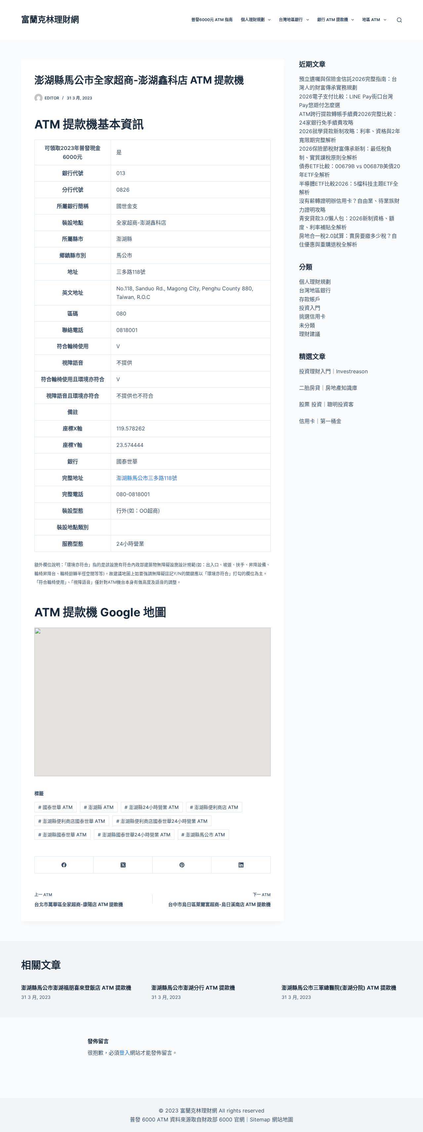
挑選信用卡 (312, 316)
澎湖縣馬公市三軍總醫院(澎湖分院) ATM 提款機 (339, 987)
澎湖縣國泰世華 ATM (62, 834)
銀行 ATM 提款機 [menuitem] (332, 19)
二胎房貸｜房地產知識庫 (328, 387)
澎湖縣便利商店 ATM (214, 807)
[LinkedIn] (241, 865)
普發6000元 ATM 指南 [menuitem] (212, 19)
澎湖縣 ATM (99, 807)
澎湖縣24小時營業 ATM (152, 807)
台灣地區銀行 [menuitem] (291, 19)
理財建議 (309, 334)
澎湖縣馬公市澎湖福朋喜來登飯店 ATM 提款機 (76, 987)
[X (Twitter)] (123, 865)
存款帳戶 (309, 299)
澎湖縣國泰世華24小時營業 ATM (134, 834)
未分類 (307, 325)
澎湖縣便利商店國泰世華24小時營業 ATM (162, 821)
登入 (124, 1052)
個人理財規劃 (315, 281)
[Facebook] (64, 865)
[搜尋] (399, 20)
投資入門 (309, 308)
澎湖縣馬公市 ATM (203, 834)
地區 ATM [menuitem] (371, 19)
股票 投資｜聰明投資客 (326, 404)
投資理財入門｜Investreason (333, 371)
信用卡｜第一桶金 (320, 421)
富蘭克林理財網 (50, 19)
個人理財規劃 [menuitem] (253, 19)
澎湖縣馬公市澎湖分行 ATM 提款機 (193, 987)
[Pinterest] (182, 865)
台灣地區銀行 (315, 290)
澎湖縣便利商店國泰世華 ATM (71, 821)
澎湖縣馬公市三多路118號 (146, 478)
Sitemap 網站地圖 (271, 1119)
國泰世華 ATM (55, 807)
